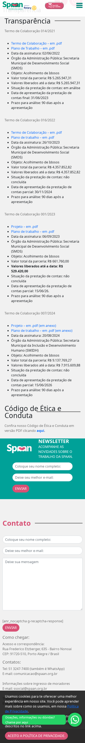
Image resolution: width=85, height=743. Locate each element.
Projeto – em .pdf (24, 226)
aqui (40, 430)
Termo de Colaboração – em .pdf (36, 132)
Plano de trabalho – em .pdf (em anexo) (41, 330)
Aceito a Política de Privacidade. (36, 736)
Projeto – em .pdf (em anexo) (33, 325)
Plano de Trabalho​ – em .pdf (33, 48)
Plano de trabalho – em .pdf (32, 137)
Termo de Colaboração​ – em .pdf (36, 43)
